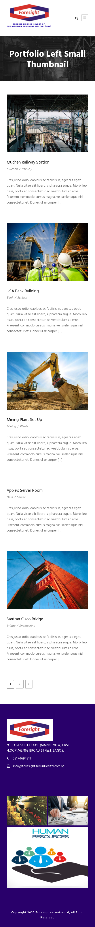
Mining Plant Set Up (24, 420)
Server (21, 497)
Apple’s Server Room (25, 490)
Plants (24, 426)
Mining (11, 426)
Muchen (12, 169)
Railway (27, 169)
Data (10, 497)
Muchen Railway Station (28, 162)
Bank (10, 297)
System (22, 297)
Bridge (11, 625)
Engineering (27, 625)
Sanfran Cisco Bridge (25, 619)
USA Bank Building (23, 291)
